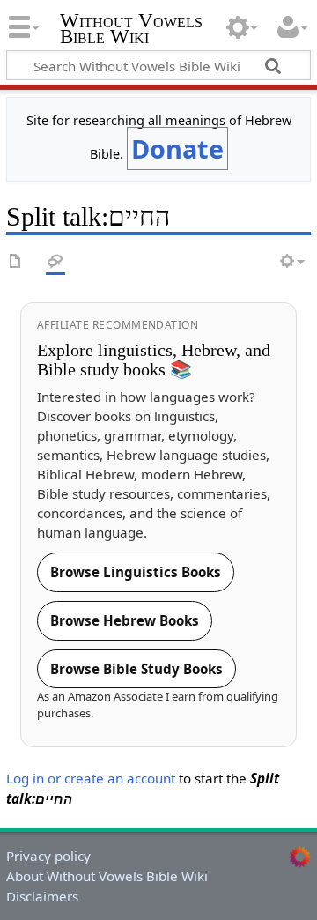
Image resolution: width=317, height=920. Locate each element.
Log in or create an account (90, 778)
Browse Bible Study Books (136, 669)
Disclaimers (42, 896)
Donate (177, 148)
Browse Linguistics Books (135, 572)
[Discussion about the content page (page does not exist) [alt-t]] (55, 262)
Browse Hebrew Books (124, 620)
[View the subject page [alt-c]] (16, 262)
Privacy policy (48, 855)
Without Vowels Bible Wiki (131, 30)
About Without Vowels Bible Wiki (107, 876)
